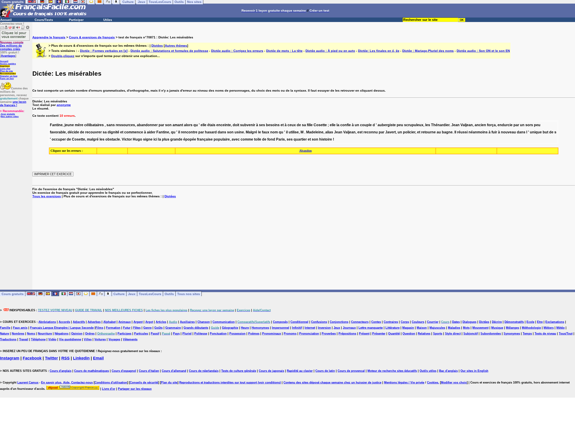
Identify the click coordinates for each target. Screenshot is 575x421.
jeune (69, 125)
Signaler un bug (8, 76)
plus (165, 139)
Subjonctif (470, 333)
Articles (161, 322)
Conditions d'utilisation (111, 382)
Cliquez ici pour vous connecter (14, 34)
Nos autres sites (10, 116)
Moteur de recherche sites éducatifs (392, 371)
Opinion (76, 333)
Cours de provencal (351, 371)
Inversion (324, 327)
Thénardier (440, 125)
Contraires (391, 322)
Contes (376, 322)
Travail (23, 339)
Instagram (9, 358)
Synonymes (512, 333)
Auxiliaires (187, 322)
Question (408, 333)
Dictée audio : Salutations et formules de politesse (169, 51)
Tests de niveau (545, 333)
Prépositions (347, 333)
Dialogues (469, 322)
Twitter (51, 358)
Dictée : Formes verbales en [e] (104, 51)
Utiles (107, 20)
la (337, 125)
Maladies (454, 327)
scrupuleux (413, 125)
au (439, 132)
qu (195, 125)
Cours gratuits (13, 294)
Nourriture (45, 333)
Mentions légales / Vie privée (404, 382)
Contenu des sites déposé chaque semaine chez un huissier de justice (332, 382)
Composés (280, 322)
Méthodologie (531, 327)
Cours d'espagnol (124, 371)
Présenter (378, 333)
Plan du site (6, 71)
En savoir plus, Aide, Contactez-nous (67, 382)
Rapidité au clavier (300, 371)
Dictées (157, 45)
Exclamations (554, 322)
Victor (127, 139)
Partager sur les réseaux (135, 388)
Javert (390, 132)
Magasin (408, 327)
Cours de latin (325, 371)
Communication (223, 322)
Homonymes (260, 327)
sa (304, 125)
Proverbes (329, 333)
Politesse (200, 333)
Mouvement (480, 327)
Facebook (32, 358)
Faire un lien (7, 78)
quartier (300, 139)
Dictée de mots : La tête (284, 51)
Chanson (203, 322)
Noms (31, 333)
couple (366, 125)
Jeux (131, 294)
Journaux (349, 327)
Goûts (158, 327)
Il (455, 132)
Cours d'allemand (174, 371)
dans (222, 132)
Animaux (124, 322)
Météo (560, 327)
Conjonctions (339, 322)
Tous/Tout (566, 333)
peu (400, 125)
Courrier (432, 322)
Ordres (90, 333)
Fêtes (137, 327)
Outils (169, 294)
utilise (294, 132)
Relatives (424, 333)
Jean (455, 125)
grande (176, 139)
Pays (176, 333)
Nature (4, 333)
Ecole (530, 322)
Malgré (251, 132)
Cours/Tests (44, 20)
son (168, 125)
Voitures (100, 339)
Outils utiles (428, 371)
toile (257, 139)
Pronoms (290, 333)
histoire (325, 139)
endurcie (505, 125)
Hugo (137, 139)
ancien (480, 125)
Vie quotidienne (70, 339)
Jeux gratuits (8, 114)
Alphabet (109, 322)
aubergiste (387, 125)
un (357, 125)
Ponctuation (218, 333)
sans (110, 125)
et (282, 125)
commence (133, 132)
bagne (447, 132)
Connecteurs (360, 322)
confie (345, 125)
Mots (466, 327)
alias (329, 132)
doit (236, 125)
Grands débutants (196, 327)
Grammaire (173, 327)
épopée (189, 139)
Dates (456, 322)
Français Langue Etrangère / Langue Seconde (62, 327)
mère (79, 125)
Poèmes (253, 333)
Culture (119, 294)
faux (265, 132)
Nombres (18, 333)
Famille (5, 327)
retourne (428, 132)
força (491, 125)
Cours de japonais (271, 371)
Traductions (8, 339)
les (427, 125)
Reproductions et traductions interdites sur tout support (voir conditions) (230, 382)
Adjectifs (79, 322)
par (161, 125)
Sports (437, 333)
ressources (125, 125)
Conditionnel (299, 322)
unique (536, 132)
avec (236, 139)
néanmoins (478, 132)
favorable (58, 132)
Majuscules (437, 327)
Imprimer (5, 66)
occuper (59, 139)
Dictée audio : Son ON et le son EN (483, 51)
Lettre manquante (370, 327)
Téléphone (38, 339)
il (179, 132)
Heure (245, 327)
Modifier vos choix (454, 382)
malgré (93, 139)
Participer (76, 20)
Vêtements (130, 339)
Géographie (230, 327)
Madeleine (314, 132)
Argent (138, 322)
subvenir (247, 125)
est (360, 132)
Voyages (114, 339)
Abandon (305, 150)
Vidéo (52, 339)
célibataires (94, 125)
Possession (237, 333)
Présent (364, 333)
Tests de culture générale (238, 371)
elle (203, 125)
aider (151, 132)
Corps (405, 322)
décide (73, 132)
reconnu (370, 132)
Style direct (453, 333)
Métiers (549, 327)
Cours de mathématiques (91, 371)
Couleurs (418, 322)
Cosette (320, 125)
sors (529, 125)
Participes (124, 333)
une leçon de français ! (13, 103)
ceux (292, 125)
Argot (149, 322)
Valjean (466, 125)
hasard (211, 132)
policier (409, 132)
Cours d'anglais (60, 371)
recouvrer (93, 132)
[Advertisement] (303, 240)
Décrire (497, 322)
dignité (113, 132)
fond (271, 139)
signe (148, 139)
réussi (462, 132)
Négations (62, 333)
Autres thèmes (176, 45)
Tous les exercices (46, 196)
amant (177, 125)
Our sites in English (474, 371)
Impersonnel (280, 327)
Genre (147, 327)
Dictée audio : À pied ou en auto (330, 51)
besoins (273, 125)
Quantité (394, 333)
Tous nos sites (188, 294)
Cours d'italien (149, 371)
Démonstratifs (514, 322)
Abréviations (47, 322)
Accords (64, 322)
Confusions (319, 322)
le (259, 132)
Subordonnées (490, 333)
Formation (113, 327)
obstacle (112, 139)
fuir (494, 132)
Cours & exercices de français (92, 37)
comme (247, 139)
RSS (65, 358)
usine (239, 132)
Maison (422, 327)
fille (310, 125)
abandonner (147, 125)
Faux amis (20, 327)
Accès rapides (8, 63)
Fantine (56, 125)
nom (274, 132)
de (299, 125)
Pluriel (187, 333)
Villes (88, 339)
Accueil (6, 20)
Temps (527, 333)
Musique (497, 327)
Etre (540, 322)
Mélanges (512, 327)
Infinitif (297, 327)
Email (98, 358)
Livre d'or (5, 68)
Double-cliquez (62, 56)
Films (99, 327)
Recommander (8, 73)
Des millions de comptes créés (11, 46)
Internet (310, 327)
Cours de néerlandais (204, 371)
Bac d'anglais (448, 371)
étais (211, 125)
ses (262, 125)
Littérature (392, 327)
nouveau (508, 132)
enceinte (223, 125)
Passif (155, 333)
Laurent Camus (27, 382)
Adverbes (94, 322)
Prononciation (309, 333)
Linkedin (81, 358)
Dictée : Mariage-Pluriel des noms (428, 51)
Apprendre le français (48, 37)
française (205, 139)
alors (188, 125)
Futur (126, 327)
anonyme (64, 105)
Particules (141, 333)
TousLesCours (150, 294)
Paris (280, 139)
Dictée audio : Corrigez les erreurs (237, 51)
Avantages (8, 55)
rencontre (189, 132)
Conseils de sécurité (144, 382)
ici (155, 139)
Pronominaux (271, 333)
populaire (222, 139)
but (545, 132)
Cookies (432, 382)
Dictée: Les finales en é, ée (378, 51)
